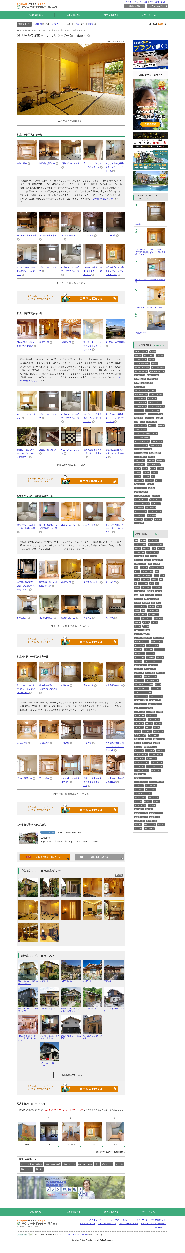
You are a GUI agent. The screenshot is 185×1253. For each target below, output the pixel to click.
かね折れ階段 (146, 587)
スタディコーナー (140, 606)
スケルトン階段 (140, 591)
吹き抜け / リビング (150, 747)
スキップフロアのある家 (156, 406)
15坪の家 (146, 476)
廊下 (153, 603)
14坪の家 (138, 476)
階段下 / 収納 (150, 673)
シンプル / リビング (141, 754)
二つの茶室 (88, 235)
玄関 (153, 548)
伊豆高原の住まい (91, 582)
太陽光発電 (160, 460)
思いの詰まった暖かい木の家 (92, 1037)
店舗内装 (137, 622)
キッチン (147, 560)
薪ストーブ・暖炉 (140, 614)
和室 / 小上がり (149, 828)
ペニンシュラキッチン (142, 503)
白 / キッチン (139, 785)
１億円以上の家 (140, 387)
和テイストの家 (151, 422)
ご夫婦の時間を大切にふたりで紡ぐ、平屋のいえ (115, 746)
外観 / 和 (137, 548)
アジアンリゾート (140, 511)
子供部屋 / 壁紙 (139, 821)
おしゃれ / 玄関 (139, 552)
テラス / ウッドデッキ (142, 688)
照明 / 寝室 (152, 805)
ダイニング (138, 560)
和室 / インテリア (149, 824)
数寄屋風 (146, 603)
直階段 (137, 587)
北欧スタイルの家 (155, 445)
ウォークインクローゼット (143, 575)
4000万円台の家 (153, 379)
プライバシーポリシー (107, 1224)
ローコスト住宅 (140, 375)
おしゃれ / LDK (139, 715)
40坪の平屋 (138, 519)
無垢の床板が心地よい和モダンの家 (28, 1009)
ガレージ (158, 591)
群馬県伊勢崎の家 (47, 163)
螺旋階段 (150, 591)
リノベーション (159, 1227)
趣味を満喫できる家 (141, 394)
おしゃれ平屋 (139, 523)
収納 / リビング (139, 758)
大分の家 (110, 618)
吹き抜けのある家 (140, 425)
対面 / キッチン (157, 560)
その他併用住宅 (151, 507)
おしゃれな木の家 (140, 457)
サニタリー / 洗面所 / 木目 (143, 638)
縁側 (151, 583)
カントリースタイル (155, 511)
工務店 (77, 24)
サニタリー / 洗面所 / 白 (142, 630)
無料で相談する (111, 15)
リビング (154, 556)
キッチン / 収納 (139, 657)
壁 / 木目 (137, 743)
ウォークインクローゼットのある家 (146, 433)
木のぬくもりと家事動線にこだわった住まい (26, 271)
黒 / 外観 (146, 626)
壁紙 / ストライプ (159, 739)
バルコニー (145, 579)
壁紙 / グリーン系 (140, 735)
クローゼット (153, 665)
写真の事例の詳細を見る (71, 121)
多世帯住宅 (155, 496)
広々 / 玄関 (150, 712)
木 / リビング (161, 750)
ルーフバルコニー (140, 704)
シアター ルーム (140, 398)
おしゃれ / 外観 (153, 540)
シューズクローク (140, 665)
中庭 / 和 (158, 684)
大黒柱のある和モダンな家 (114, 1009)
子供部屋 (151, 488)
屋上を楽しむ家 (155, 453)
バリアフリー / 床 (140, 414)
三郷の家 (65, 743)
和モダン (150, 484)
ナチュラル (149, 595)
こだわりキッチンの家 (142, 363)
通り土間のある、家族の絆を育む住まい (28, 982)
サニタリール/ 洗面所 (156, 567)
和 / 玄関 (159, 712)
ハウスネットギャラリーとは (135, 2)
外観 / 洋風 (146, 548)
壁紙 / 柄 (148, 739)
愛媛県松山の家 (68, 618)
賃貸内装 (146, 622)
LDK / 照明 (149, 723)
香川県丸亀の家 (46, 618)
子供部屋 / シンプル (141, 813)
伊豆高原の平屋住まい (91, 1008)
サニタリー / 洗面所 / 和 (142, 634)
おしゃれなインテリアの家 (143, 449)
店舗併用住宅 (156, 503)
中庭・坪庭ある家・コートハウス (145, 390)
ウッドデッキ (143, 583)
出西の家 (65, 685)
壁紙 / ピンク (139, 739)
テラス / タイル (156, 688)
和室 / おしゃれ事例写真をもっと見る (71, 626)
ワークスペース (140, 515)
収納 (156, 571)
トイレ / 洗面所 (139, 645)
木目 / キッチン (150, 789)
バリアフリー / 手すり (155, 414)
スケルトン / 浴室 (152, 645)
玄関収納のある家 (157, 441)
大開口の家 (152, 425)
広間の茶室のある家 (70, 163)
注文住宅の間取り (140, 359)
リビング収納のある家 (142, 437)
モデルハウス (149, 418)
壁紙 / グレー (147, 731)
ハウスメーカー (59, 24)
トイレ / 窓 (138, 649)
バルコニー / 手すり (156, 696)
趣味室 (159, 606)
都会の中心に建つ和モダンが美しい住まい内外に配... (115, 271)
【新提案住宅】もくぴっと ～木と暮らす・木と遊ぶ (28, 1038)
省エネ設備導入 (140, 464)
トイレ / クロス (160, 649)
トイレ (137, 571)
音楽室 (137, 610)
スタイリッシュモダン (151, 599)
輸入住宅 (161, 425)
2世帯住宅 (138, 355)
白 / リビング (150, 750)
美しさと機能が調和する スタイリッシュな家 (115, 167)
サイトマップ (142, 1220)
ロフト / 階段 (161, 673)
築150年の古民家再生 (26, 235)
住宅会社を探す (74, 15)
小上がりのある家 (140, 406)
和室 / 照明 (138, 824)
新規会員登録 (134, 6)
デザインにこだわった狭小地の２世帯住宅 (49, 1037)
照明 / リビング (152, 758)
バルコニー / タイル (141, 696)
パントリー (138, 669)
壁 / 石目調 (138, 747)
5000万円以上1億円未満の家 (144, 383)
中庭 (162, 575)
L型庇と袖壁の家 (24, 778)
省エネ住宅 (150, 460)
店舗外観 (154, 622)
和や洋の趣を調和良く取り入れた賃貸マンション (92, 418)
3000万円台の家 (140, 379)
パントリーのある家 (141, 445)
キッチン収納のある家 (142, 441)
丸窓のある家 (89, 525)
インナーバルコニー (155, 704)
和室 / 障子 (161, 824)
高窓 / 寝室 (149, 809)
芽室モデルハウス (69, 525)
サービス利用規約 (87, 1224)
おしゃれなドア (147, 618)
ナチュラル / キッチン (156, 782)
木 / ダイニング (156, 770)
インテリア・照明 (152, 610)
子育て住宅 (159, 355)
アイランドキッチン (141, 499)
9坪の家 (152, 468)
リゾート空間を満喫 (158, 367)
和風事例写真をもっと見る (71, 465)
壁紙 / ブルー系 (158, 731)
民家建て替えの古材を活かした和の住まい (71, 1009)
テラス (137, 579)
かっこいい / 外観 (140, 544)
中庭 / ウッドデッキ (150, 676)
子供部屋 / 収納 (154, 817)
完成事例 (38, 24)
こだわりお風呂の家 (156, 394)
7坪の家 (137, 468)
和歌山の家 (22, 618)
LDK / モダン (139, 723)
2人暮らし (159, 418)
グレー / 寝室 (139, 809)
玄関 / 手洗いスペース (142, 641)
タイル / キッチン (140, 797)
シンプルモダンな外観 (155, 544)
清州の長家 (22, 163)
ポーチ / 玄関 (139, 556)
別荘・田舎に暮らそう (157, 371)
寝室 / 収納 (138, 661)
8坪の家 (145, 468)
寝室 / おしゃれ (153, 797)
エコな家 (151, 457)
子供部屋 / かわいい (156, 813)
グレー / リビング (156, 762)
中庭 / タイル (139, 680)
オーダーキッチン (155, 499)
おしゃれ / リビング (156, 754)
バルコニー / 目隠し (141, 700)
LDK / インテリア (153, 719)
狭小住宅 (153, 351)
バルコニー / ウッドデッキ (143, 692)
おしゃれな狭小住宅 (153, 464)
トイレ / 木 (150, 653)
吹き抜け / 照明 (139, 712)
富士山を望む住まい (48, 450)
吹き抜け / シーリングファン (144, 708)
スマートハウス (140, 460)
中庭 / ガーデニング (152, 680)
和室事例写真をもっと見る (71, 282)
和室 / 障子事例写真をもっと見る (71, 794)
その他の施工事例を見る (71, 1075)
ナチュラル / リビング (142, 762)
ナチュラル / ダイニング (154, 766)
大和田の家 (66, 342)
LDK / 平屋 (158, 723)
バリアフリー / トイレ (153, 410)
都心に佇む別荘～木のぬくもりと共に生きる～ (115, 528)
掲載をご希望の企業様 (128, 1224)
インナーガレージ (140, 488)
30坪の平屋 (148, 519)
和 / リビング (139, 750)
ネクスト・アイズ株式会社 (77, 1234)
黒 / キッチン (139, 789)
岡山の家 (87, 618)
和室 (153, 476)
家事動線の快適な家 (141, 371)
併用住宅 (154, 363)
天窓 (161, 579)
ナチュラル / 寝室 (140, 805)
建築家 (90, 24)
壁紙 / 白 (156, 727)
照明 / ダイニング (140, 774)
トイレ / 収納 (148, 649)
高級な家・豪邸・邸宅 (142, 367)
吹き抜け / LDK (151, 715)
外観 (136, 540)
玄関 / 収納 (150, 657)
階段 (157, 583)
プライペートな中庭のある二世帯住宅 (150, 308)
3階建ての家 (139, 418)
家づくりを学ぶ (149, 15)
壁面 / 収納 (160, 657)
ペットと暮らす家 (140, 402)
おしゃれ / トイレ (147, 571)
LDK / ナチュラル (140, 719)
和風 (141, 595)
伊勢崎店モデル (141, 333)
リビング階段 (157, 587)
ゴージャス (138, 599)
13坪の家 (146, 472)
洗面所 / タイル (158, 638)
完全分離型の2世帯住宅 (142, 496)
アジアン (137, 603)
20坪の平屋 (158, 519)
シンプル (158, 595)
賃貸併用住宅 (139, 507)
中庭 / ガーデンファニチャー (144, 684)
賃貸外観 (137, 626)
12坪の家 (154, 472)
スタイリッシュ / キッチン (143, 793)
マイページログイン (157, 6)
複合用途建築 (158, 618)
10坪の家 (161, 468)
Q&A (151, 2)
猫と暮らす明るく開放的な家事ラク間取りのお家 (92, 346)
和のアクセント (140, 484)
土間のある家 (152, 398)
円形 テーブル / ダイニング (143, 778)
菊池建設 (45, 838)
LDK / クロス (139, 727)
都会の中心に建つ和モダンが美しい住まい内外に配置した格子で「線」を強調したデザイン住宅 (150, 251)
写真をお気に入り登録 (99, 857)
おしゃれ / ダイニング (142, 770)
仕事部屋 (151, 606)
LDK (147, 556)
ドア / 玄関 (161, 548)
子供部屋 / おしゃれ (141, 817)
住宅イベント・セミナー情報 (153, 1224)
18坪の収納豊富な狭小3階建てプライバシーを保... (93, 271)
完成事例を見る (36, 15)
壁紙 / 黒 (137, 731)
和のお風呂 (149, 480)
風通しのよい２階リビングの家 (49, 1064)
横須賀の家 (44, 342)
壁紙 (143, 610)
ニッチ (137, 618)
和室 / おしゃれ (152, 821)
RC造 (142, 422)
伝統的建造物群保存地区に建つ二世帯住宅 (92, 453)
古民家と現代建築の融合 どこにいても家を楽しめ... (26, 586)
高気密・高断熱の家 (141, 351)
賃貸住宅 (151, 359)
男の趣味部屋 (151, 515)
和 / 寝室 (156, 801)
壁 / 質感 (156, 743)
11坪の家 (138, 472)
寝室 (150, 564)
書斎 (158, 603)
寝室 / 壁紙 (147, 801)
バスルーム (143, 567)
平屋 (136, 422)
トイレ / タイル (139, 653)
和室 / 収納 (138, 828)
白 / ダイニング (139, 766)
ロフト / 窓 (138, 676)
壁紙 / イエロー (153, 735)
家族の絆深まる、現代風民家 (71, 1037)
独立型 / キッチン (140, 564)
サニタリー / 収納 (156, 641)
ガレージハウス (149, 355)
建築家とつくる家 (152, 375)
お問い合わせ (160, 2)
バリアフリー (139, 410)
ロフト (156, 575)
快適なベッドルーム (155, 402)
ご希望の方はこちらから (104, 199)
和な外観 (158, 480)
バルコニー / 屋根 (155, 700)
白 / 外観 (143, 540)
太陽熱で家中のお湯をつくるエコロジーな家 (92, 782)
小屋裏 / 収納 (139, 673)
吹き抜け (154, 579)
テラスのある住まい (141, 453)
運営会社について (158, 1220)
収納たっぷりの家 (140, 429)
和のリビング (139, 480)
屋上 (136, 595)
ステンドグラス (153, 614)
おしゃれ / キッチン (141, 782)
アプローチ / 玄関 (152, 552)
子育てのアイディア (141, 492)
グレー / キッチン (151, 785)
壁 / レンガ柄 (147, 743)
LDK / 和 (148, 727)
